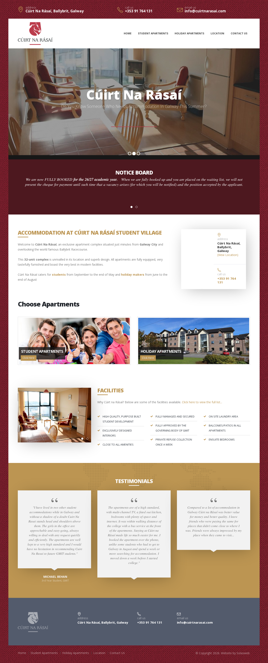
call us (129, 7)
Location (217, 33)
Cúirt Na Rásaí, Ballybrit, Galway (55, 11)
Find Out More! (134, 121)
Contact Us (239, 33)
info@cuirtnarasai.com (205, 11)
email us (190, 7)
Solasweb (243, 653)
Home (127, 33)
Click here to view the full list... (202, 402)
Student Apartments (153, 33)
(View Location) (227, 255)
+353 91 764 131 (139, 11)
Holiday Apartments (189, 33)
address (31, 7)
